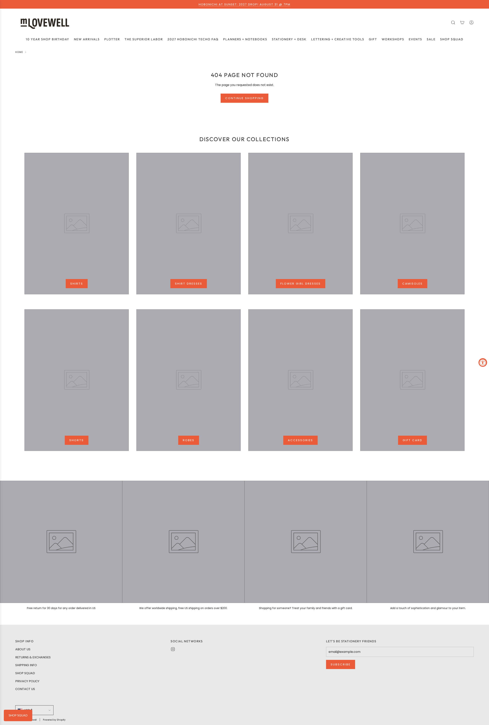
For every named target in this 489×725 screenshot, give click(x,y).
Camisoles (412, 284)
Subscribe (341, 664)
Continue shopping (244, 98)
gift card (412, 440)
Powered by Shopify (54, 719)
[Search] (453, 22)
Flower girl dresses (300, 284)
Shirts (76, 284)
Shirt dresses (188, 284)
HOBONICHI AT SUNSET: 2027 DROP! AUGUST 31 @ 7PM (244, 4)
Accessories (300, 440)
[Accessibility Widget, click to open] (482, 362)
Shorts (76, 440)
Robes (188, 440)
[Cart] (462, 22)
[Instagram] (172, 649)
